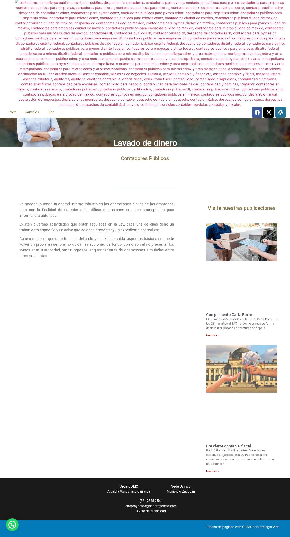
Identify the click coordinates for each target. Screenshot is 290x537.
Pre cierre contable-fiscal (228, 446)
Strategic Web (268, 527)
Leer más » (212, 335)
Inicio (12, 112)
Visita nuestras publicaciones (242, 208)
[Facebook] (257, 112)
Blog (51, 112)
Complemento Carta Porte (229, 314)
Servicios (32, 112)
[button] (12, 524)
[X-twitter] (268, 112)
